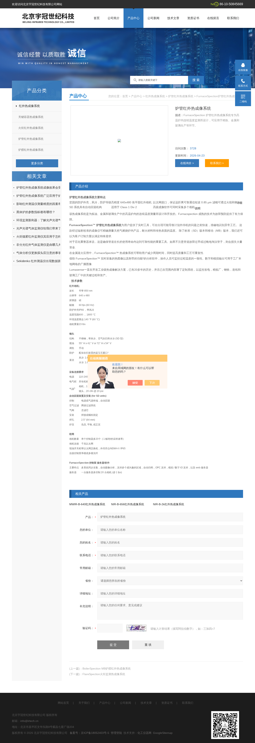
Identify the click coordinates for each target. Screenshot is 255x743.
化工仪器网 (144, 732)
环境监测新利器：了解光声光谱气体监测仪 (44, 220)
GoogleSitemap (163, 732)
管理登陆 (116, 732)
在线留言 (213, 18)
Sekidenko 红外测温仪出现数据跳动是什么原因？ (49, 261)
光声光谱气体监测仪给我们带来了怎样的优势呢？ (49, 228)
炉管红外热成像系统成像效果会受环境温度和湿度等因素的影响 (58, 187)
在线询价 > (187, 163)
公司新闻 (153, 18)
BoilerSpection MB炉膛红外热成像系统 (106, 668)
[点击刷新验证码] (136, 628)
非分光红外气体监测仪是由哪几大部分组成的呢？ (49, 244)
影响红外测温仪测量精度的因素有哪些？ (43, 204)
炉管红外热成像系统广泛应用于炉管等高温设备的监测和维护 (56, 195)
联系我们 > (217, 163)
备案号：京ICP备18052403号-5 (89, 732)
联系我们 (233, 18)
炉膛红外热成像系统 (30, 149)
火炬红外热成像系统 (30, 127)
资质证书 (193, 18)
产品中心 (133, 18)
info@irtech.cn (29, 720)
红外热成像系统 (29, 106)
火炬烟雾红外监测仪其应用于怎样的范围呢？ (46, 236)
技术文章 (173, 18)
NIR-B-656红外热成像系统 (127, 504)
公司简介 (114, 18)
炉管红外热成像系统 (30, 138)
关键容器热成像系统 (30, 116)
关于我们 (84, 702)
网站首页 (63, 702)
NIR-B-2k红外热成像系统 (168, 504)
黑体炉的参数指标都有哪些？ (35, 212)
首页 (97, 18)
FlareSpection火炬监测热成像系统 (103, 674)
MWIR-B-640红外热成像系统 (87, 504)
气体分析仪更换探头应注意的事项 (38, 253)
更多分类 (37, 163)
